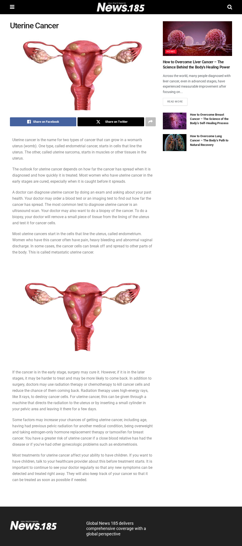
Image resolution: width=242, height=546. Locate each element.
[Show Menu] (12, 7)
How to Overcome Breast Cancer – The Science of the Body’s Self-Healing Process (209, 119)
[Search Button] (229, 7)
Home (171, 51)
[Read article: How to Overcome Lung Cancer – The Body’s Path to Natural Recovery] (174, 142)
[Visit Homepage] (121, 7)
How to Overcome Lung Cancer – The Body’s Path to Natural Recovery (209, 140)
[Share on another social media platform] (150, 121)
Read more (177, 100)
